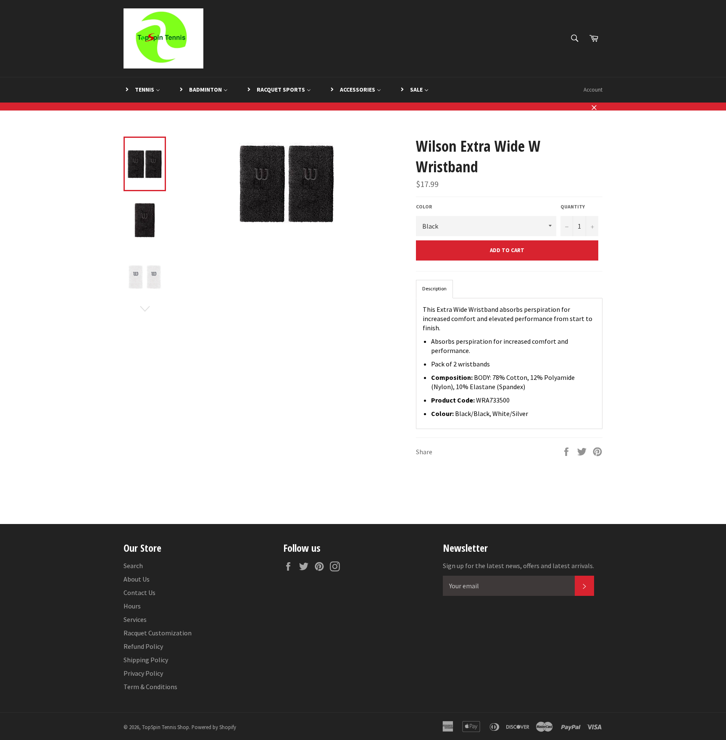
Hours (132, 606)
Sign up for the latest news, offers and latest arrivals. (518, 565)
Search (133, 565)
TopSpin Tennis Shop (165, 727)
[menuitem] (142, 90)
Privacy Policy (143, 673)
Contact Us (139, 592)
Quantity (572, 206)
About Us (137, 579)
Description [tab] (434, 288)
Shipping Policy (146, 660)
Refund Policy (143, 646)
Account (593, 89)
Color (424, 206)
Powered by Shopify (214, 727)
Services (135, 619)
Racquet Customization (158, 633)
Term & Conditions (150, 686)
